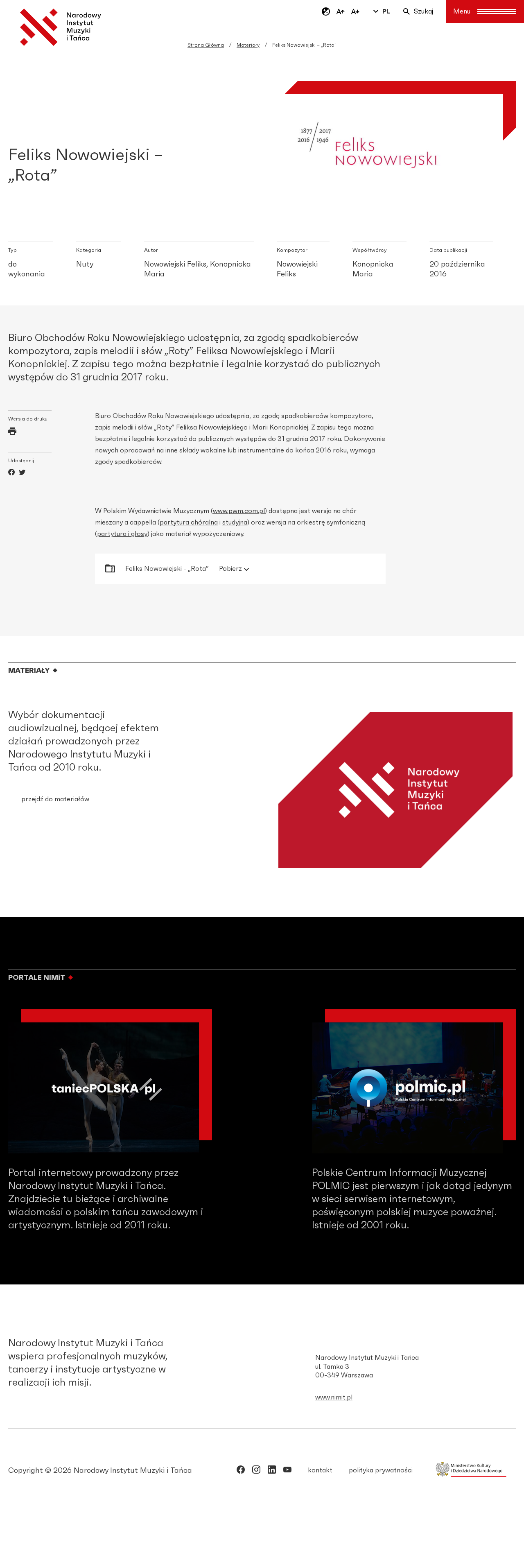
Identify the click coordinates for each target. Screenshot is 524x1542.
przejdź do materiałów (55, 799)
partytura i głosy (122, 534)
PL (386, 11)
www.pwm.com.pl (239, 511)
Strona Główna (205, 45)
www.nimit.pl (333, 1397)
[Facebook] (11, 473)
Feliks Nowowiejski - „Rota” (183, 568)
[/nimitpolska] (256, 1471)
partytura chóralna (189, 522)
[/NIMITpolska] (241, 1471)
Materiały (248, 45)
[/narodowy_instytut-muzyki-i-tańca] (272, 1471)
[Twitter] (22, 473)
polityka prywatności (381, 1470)
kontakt (320, 1470)
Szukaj (423, 11)
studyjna (234, 522)
